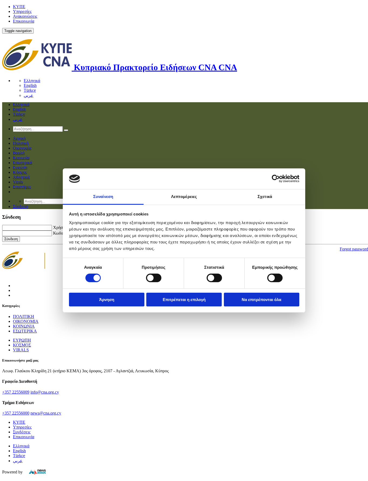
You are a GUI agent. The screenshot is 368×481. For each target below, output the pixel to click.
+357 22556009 (15, 392)
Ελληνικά (32, 80)
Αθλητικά (21, 177)
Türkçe (30, 90)
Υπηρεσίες (22, 11)
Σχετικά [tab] (265, 196)
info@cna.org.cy (44, 392)
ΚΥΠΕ (19, 6)
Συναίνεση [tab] (103, 196)
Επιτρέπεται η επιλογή (184, 299)
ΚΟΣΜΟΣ (22, 345)
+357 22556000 (15, 413)
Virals (18, 182)
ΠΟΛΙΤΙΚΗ (23, 316)
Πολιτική (21, 143)
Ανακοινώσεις (25, 16)
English (30, 85)
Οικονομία (22, 148)
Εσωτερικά (22, 162)
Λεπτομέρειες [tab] (184, 196)
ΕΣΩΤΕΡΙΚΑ (25, 331)
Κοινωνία (21, 157)
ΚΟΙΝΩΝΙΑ (24, 326)
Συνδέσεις (21, 432)
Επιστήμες (22, 187)
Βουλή (19, 153)
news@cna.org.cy (45, 413)
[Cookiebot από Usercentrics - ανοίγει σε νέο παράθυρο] (275, 179)
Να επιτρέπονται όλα (261, 299)
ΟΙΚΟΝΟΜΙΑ (26, 321)
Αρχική (19, 138)
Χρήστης (60, 227)
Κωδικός (60, 233)
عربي (28, 95)
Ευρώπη (20, 167)
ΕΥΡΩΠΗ (22, 340)
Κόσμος (20, 172)
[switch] (153, 278)
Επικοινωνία (23, 21)
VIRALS (21, 350)
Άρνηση (106, 299)
